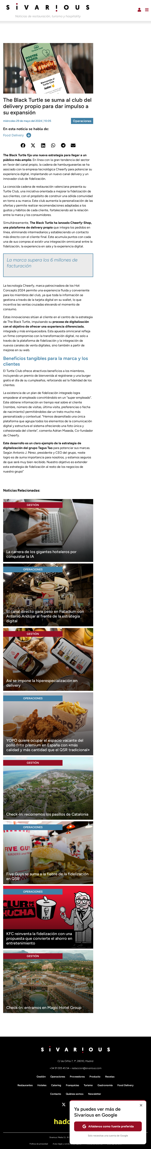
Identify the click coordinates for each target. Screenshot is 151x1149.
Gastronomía (105, 1085)
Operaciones (82, 121)
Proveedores (77, 1076)
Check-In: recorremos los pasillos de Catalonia (47, 814)
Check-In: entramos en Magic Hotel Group (43, 1007)
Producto (94, 1076)
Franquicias (72, 1085)
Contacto (55, 1093)
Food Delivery (13, 135)
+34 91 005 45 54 (60, 1068)
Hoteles (41, 1085)
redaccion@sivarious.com (86, 1068)
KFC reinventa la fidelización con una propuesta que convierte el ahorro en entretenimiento (39, 938)
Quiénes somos (74, 1093)
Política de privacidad (38, 1144)
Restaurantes (25, 1085)
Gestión (33, 505)
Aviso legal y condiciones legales (67, 1144)
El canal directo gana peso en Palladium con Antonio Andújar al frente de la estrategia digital (45, 616)
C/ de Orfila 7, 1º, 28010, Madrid (75, 1061)
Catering (56, 1085)
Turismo (88, 1085)
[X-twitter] (64, 1105)
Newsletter (94, 1093)
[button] (23, 145)
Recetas (109, 1076)
